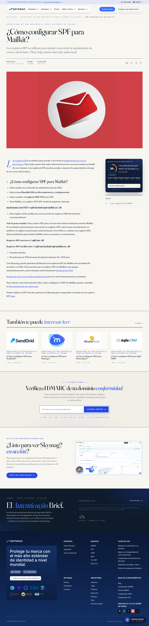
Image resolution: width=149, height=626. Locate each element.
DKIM (93, 553)
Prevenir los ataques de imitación (130, 568)
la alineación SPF (64, 270)
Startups (94, 597)
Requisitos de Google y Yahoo (128, 565)
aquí (13, 296)
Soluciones (45, 9)
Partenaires (68, 586)
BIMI (92, 556)
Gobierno (94, 582)
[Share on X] (136, 63)
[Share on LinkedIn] (127, 63)
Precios (66, 582)
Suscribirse (135, 501)
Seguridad (67, 549)
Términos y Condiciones (114, 621)
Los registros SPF (20, 160)
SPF (92, 549)
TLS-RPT (94, 560)
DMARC (93, 546)
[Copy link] (141, 63)
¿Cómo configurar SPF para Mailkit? (121, 203)
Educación (94, 593)
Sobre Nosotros (69, 546)
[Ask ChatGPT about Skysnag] (120, 611)
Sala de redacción (70, 553)
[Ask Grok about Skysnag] (128, 611)
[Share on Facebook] (131, 63)
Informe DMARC (123, 590)
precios (56, 9)
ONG (92, 600)
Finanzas (94, 589)
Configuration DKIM (125, 594)
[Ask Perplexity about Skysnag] (124, 611)
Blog (119, 583)
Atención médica (97, 604)
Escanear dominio (95, 409)
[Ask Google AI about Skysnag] (137, 611)
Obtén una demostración (20, 475)
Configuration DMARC (126, 587)
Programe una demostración (128, 9)
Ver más (138, 323)
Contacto (67, 589)
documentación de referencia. (24, 286)
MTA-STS (94, 564)
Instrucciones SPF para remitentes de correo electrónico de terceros (50, 17)
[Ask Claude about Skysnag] (133, 611)
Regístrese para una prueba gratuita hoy (26, 276)
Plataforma (32, 9)
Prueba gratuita (107, 9)
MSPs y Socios (67, 9)
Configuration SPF (124, 597)
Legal (93, 586)
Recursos (81, 9)
